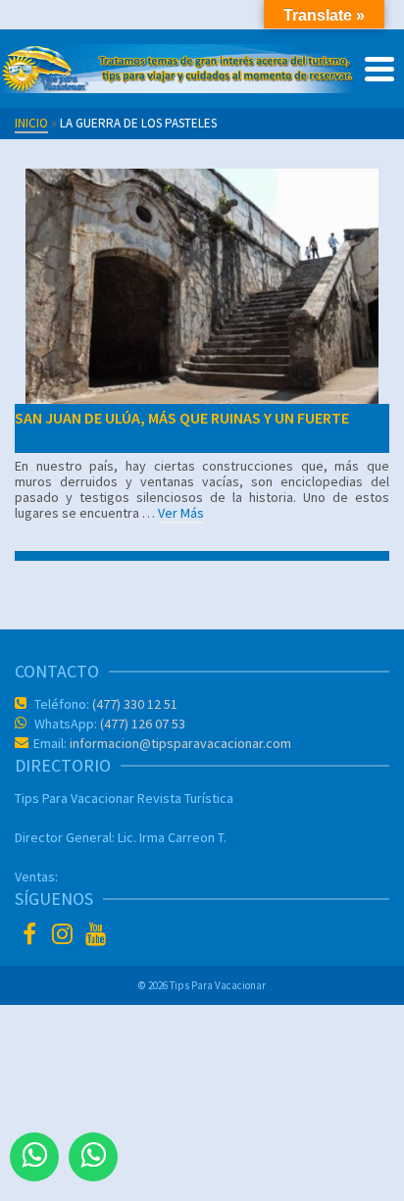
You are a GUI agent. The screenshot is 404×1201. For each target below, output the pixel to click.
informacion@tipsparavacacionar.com (179, 743)
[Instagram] (64, 936)
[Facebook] (31, 936)
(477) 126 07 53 (141, 723)
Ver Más (181, 513)
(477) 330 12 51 (133, 704)
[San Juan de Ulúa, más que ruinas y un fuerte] (202, 286)
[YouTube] (98, 936)
